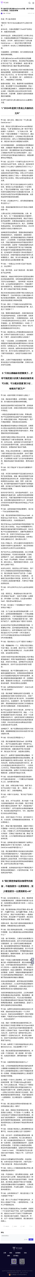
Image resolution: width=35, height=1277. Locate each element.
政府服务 (18, 1252)
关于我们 (15, 1255)
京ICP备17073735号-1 (27, 1271)
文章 (5, 1252)
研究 (11, 1252)
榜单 (8, 1255)
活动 (25, 1252)
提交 (31, 1239)
